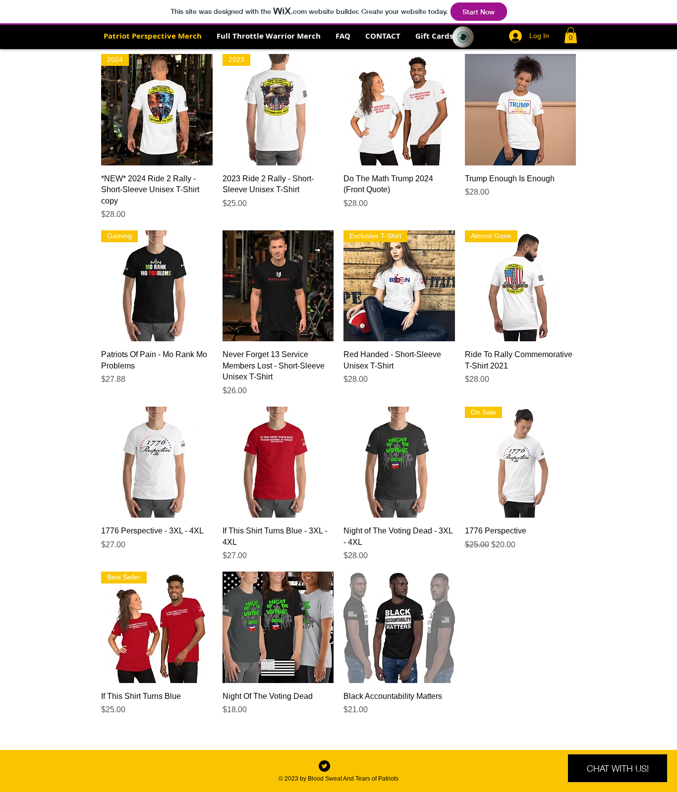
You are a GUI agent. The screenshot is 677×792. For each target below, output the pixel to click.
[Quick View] (399, 109)
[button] (570, 35)
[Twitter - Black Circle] (324, 766)
